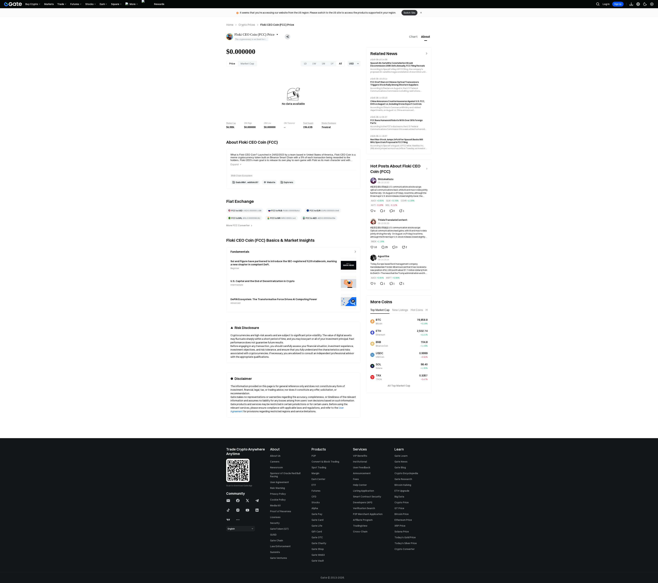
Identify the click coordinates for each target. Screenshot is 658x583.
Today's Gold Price (405, 537)
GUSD (273, 534)
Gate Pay (317, 514)
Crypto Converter (404, 549)
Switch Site (409, 12)
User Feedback (361, 467)
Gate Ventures (278, 558)
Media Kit (275, 505)
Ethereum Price (403, 519)
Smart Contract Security (367, 496)
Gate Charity (319, 543)
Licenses (275, 517)
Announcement (362, 473)
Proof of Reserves (280, 511)
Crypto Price (401, 502)
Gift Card (317, 531)
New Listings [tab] (400, 310)
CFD (314, 496)
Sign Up (618, 4)
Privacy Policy (278, 493)
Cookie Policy (278, 499)
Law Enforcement (280, 546)
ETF (314, 484)
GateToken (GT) (279, 528)
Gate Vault (318, 560)
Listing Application (363, 490)
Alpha (315, 508)
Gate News (400, 461)
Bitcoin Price (401, 514)
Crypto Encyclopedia (406, 473)
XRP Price (399, 525)
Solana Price (401, 531)
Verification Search (364, 508)
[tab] (413, 37)
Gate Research (403, 479)
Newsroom (276, 467)
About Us (275, 455)
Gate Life (317, 525)
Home (229, 24)
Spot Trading (319, 467)
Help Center (360, 484)
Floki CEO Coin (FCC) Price (277, 24)
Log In (606, 4)
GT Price (399, 508)
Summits (275, 552)
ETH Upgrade (401, 490)
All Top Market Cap (399, 385)
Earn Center (318, 479)
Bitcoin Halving (402, 484)
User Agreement (279, 482)
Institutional (360, 461)
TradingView (360, 525)
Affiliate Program (363, 519)
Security (275, 523)
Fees (356, 479)
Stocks (316, 502)
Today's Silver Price (405, 543)
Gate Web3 (318, 554)
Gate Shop (318, 549)
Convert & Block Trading (325, 461)
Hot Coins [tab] (417, 310)
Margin (315, 473)
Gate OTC (317, 537)
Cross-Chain (360, 531)
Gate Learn (400, 455)
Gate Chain (276, 540)
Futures (316, 490)
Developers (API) (362, 502)
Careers (274, 461)
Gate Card (317, 519)
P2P (314, 455)
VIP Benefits (360, 455)
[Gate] (13, 4)
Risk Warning (277, 488)
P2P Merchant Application (367, 514)
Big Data (399, 496)
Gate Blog (400, 467)
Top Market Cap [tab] (379, 310)
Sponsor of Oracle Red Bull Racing (285, 475)
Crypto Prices (247, 24)
